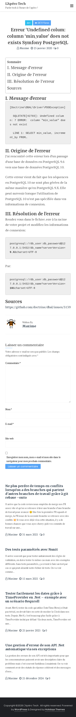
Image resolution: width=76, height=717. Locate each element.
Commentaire (13, 363)
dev (29, 22)
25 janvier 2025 (31, 630)
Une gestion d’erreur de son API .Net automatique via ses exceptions (34, 647)
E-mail (9, 424)
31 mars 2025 (30, 534)
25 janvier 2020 (42, 48)
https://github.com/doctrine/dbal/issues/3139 (38, 307)
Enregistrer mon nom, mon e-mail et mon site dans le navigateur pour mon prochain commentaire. (34, 459)
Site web (9, 438)
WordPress (20, 709)
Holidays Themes (55, 709)
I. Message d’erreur (25, 67)
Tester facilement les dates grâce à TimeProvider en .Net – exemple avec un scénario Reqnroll (36, 597)
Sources (14, 88)
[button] (71, 6)
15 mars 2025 (30, 578)
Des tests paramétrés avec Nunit (31, 549)
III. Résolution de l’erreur (30, 81)
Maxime (24, 48)
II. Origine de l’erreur (27, 74)
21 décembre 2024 (33, 678)
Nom (8, 409)
